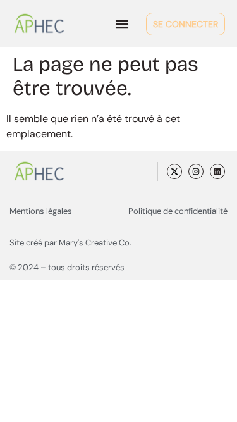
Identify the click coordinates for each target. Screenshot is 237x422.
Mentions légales (40, 211)
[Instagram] (196, 171)
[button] (121, 23)
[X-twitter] (174, 171)
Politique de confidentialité (178, 211)
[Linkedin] (217, 171)
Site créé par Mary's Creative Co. (70, 242)
